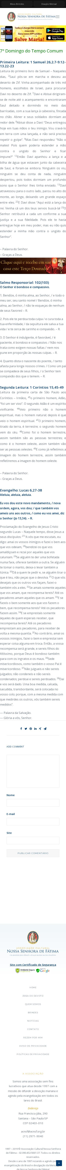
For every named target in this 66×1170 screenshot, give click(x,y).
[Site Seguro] (33, 970)
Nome (11, 795)
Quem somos (33, 1004)
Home (33, 987)
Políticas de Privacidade (33, 1054)
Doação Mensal (49, 4)
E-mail (11, 814)
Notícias (32, 1021)
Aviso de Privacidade (33, 1046)
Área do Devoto (33, 996)
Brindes (33, 1012)
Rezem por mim (33, 1037)
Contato (33, 1029)
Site (9, 833)
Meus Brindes (17, 4)
